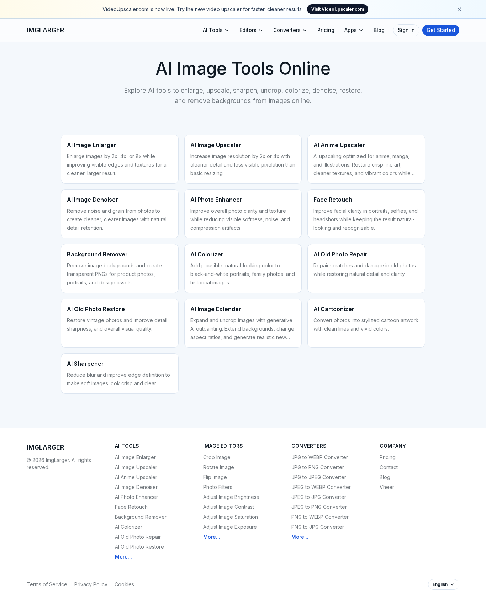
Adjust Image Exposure (230, 527)
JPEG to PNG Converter (319, 507)
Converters (287, 30)
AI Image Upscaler (136, 467)
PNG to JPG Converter (317, 527)
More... (123, 557)
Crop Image (217, 457)
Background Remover (141, 517)
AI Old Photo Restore (139, 547)
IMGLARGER (45, 30)
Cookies (124, 584)
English (440, 584)
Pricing (325, 30)
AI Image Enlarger (135, 457)
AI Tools (213, 30)
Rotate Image (218, 467)
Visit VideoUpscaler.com (337, 9)
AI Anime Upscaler (136, 477)
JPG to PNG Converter (317, 467)
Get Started (441, 30)
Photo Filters (217, 487)
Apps (350, 30)
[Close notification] (459, 9)
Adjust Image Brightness (231, 497)
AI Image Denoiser (136, 487)
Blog (379, 30)
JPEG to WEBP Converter (321, 487)
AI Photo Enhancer (136, 497)
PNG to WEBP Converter (320, 517)
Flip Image (215, 477)
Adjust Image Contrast (228, 507)
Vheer (387, 487)
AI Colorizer (128, 527)
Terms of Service (47, 584)
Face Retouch (131, 507)
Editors (248, 30)
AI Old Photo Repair (138, 537)
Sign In (406, 30)
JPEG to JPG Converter (318, 497)
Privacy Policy (90, 584)
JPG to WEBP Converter (319, 457)
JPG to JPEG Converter (318, 477)
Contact (389, 467)
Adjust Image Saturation (230, 517)
